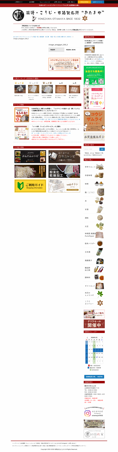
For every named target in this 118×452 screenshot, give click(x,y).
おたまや (15, 37)
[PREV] (87, 337)
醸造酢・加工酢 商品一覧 (48, 37)
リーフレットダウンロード (63, 445)
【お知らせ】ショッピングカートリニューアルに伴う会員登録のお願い (59, 5)
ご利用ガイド (18, 2)
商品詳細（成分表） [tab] (71, 49)
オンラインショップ (26, 37)
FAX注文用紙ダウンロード (78, 445)
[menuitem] (18, 1)
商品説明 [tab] (52, 49)
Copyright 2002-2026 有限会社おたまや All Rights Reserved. (59, 449)
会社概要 (31, 2)
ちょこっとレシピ (45, 2)
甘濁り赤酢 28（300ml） (64, 37)
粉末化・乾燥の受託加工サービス (45, 443)
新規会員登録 (84, 2)
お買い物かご (71, 2)
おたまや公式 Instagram (61, 443)
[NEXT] (100, 337)
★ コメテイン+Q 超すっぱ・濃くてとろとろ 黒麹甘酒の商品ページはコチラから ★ (55, 119)
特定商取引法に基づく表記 (38, 445)
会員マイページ (97, 2)
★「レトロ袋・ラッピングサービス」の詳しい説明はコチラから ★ (51, 133)
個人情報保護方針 (51, 445)
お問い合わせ (58, 2)
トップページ (15, 443)
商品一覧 (35, 37)
